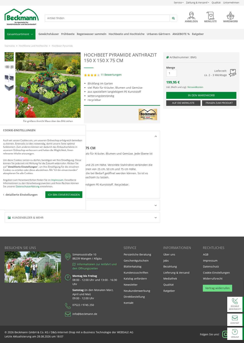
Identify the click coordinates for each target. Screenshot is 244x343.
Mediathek (170, 278)
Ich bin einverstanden (64, 194)
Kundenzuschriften (136, 272)
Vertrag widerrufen (217, 288)
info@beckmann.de (84, 314)
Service (179, 2)
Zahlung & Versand (196, 2)
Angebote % (181, 34)
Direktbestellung (134, 296)
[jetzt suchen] (173, 18)
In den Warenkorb (203, 95)
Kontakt (128, 303)
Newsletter (131, 284)
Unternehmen (231, 2)
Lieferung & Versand (176, 272)
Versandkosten (195, 87)
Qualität (216, 2)
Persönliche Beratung (137, 254)
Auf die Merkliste (183, 103)
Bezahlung (170, 266)
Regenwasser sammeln (91, 34)
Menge (170, 67)
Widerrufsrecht (212, 278)
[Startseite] (22, 17)
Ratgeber (198, 34)
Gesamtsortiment (18, 34)
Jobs (166, 260)
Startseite (10, 45)
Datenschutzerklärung (27, 186)
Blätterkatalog (132, 266)
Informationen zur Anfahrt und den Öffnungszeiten (94, 266)
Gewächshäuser (49, 34)
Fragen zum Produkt (219, 103)
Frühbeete (68, 34)
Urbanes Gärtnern (158, 34)
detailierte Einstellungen (22, 194)
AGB (205, 254)
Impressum (210, 260)
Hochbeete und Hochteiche (126, 34)
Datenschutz (211, 266)
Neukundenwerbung (137, 291)
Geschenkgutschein (136, 260)
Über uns (169, 254)
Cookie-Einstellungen (216, 272)
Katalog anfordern (135, 278)
